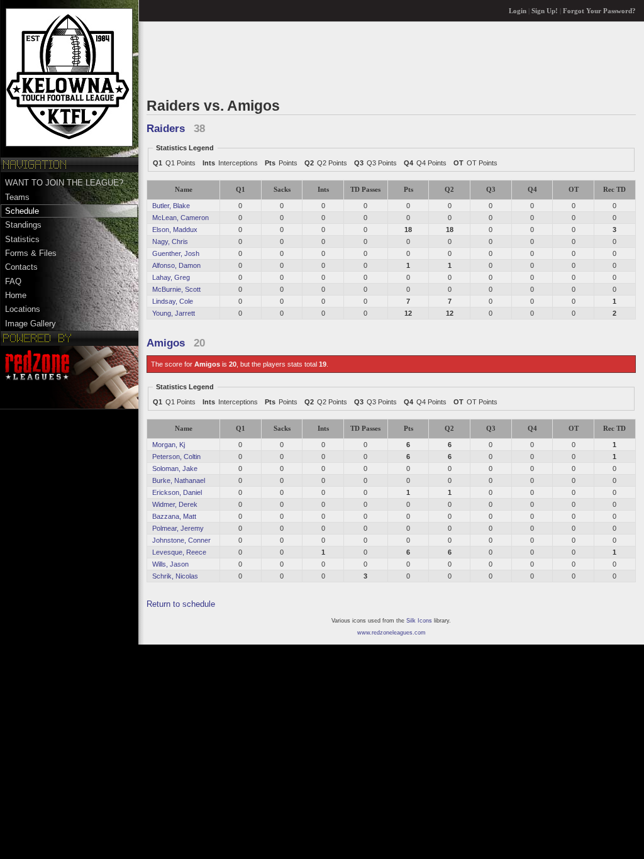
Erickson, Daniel (177, 492)
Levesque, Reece (179, 552)
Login (517, 11)
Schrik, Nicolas (175, 576)
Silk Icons (419, 621)
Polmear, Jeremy (178, 528)
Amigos (166, 342)
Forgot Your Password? (599, 11)
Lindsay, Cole (172, 301)
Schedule (22, 211)
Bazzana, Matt (174, 516)
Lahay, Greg (171, 277)
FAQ (13, 281)
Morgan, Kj (168, 444)
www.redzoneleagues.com (391, 632)
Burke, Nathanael (178, 480)
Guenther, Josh (175, 253)
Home (15, 295)
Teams (17, 197)
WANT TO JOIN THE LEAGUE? (64, 182)
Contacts (21, 267)
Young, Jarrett (173, 313)
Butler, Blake (171, 205)
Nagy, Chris (170, 241)
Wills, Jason (170, 564)
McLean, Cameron (180, 217)
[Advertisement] (375, 59)
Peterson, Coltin (176, 456)
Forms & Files (31, 253)
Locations (22, 309)
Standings (23, 225)
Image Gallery (30, 323)
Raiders (166, 128)
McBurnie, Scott (176, 289)
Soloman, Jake (174, 468)
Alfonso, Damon (176, 265)
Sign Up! (544, 11)
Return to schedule (181, 604)
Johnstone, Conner (181, 540)
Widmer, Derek (174, 504)
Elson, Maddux (174, 229)
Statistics (22, 239)
